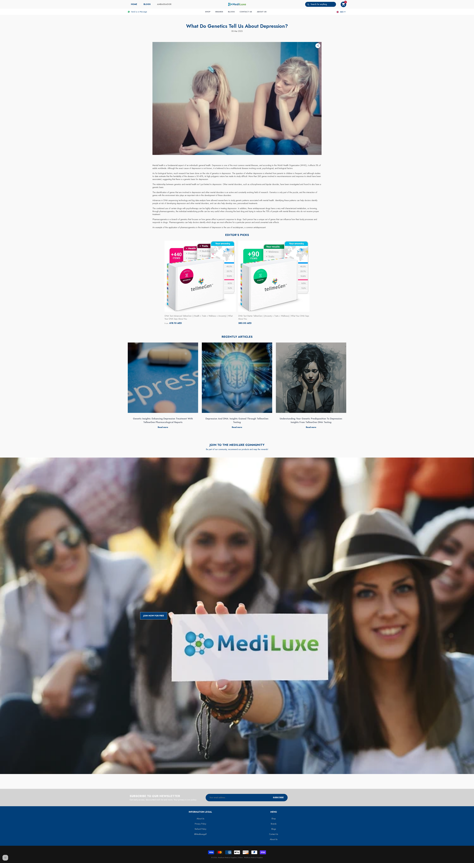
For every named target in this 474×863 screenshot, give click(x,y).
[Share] (317, 45)
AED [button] (342, 11)
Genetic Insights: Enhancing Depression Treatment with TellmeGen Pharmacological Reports (163, 420)
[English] (337, 12)
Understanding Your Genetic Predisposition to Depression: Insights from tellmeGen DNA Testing (311, 420)
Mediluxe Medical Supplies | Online (230, 857)
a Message (142, 11)
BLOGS (147, 4)
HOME (134, 4)
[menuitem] (134, 4)
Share (317, 45)
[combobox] (323, 4)
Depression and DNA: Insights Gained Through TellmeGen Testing (237, 420)
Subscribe (278, 797)
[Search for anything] (320, 4)
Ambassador (164, 4)
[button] (343, 4)
